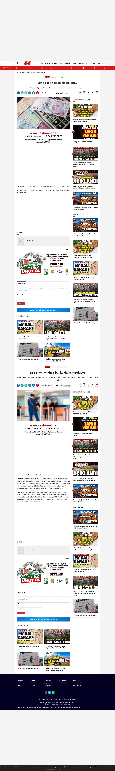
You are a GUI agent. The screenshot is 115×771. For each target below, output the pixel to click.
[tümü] (102, 63)
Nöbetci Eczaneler (78, 683)
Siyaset (74, 63)
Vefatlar (47, 688)
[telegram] (29, 92)
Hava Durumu (76, 680)
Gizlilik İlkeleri (71, 699)
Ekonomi (67, 63)
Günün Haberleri (63, 683)
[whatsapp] (25, 92)
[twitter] (22, 92)
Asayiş (41, 63)
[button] (17, 68)
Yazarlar (97, 68)
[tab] (21, 283)
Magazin (81, 63)
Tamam (66, 769)
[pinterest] (37, 92)
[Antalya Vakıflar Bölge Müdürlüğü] (30, 350)
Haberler (22, 72)
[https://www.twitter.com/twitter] (49, 692)
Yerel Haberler (62, 680)
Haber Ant (30, 240)
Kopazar (58, 707)
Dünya (60, 63)
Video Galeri (76, 68)
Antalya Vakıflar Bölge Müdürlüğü (28, 359)
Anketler (75, 678)
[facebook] (18, 92)
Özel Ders (52, 707)
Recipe (18, 707)
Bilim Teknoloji (21, 678)
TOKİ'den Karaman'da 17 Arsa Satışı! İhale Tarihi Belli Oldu (55, 360)
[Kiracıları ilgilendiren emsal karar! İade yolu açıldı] (30, 327)
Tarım (98, 63)
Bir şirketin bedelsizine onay (38, 72)
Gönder (21, 303)
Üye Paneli (108, 68)
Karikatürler (62, 688)
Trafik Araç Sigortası (43, 707)
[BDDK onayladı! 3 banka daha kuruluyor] (43, 405)
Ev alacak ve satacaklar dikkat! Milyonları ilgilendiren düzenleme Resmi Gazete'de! (55, 338)
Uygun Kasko (33, 707)
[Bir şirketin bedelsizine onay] (43, 113)
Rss (40, 699)
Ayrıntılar (60, 769)
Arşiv (60, 685)
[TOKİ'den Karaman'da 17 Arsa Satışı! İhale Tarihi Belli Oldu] (57, 350)
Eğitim (87, 63)
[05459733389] (53, 692)
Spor (93, 63)
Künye (50, 699)
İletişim (55, 699)
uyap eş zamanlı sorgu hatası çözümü (71, 707)
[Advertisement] (50, 30)
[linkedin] (33, 92)
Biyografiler (48, 685)
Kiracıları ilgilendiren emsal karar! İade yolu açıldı (28, 338)
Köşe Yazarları (48, 683)
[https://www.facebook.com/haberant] (46, 692)
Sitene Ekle (45, 699)
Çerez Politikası (63, 699)
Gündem (54, 63)
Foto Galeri (87, 68)
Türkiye (47, 63)
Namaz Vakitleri (77, 685)
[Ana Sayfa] (17, 72)
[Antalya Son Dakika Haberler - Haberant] (28, 63)
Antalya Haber (25, 707)
